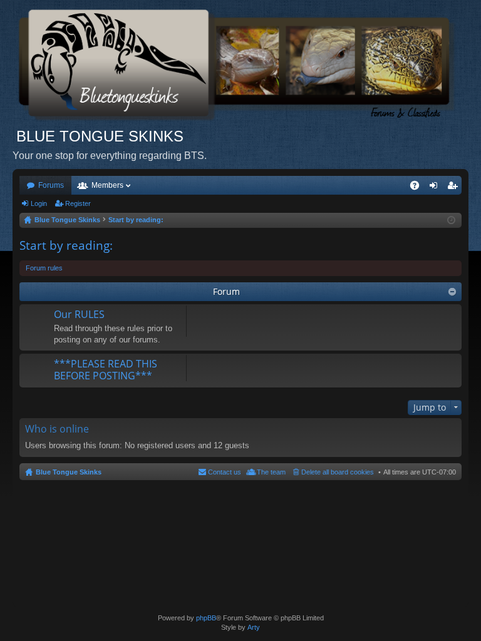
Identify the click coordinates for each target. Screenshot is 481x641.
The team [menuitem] (271, 472)
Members (107, 185)
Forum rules (44, 268)
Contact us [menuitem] (224, 472)
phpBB (206, 618)
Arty (253, 627)
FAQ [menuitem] (418, 188)
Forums (51, 185)
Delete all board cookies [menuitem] (337, 472)
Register (78, 203)
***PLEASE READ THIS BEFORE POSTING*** (105, 370)
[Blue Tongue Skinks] (240, 63)
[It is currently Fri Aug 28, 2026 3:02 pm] (451, 220)
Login (39, 203)
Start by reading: (66, 245)
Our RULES (79, 315)
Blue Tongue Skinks (68, 472)
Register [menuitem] (455, 188)
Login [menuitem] (436, 188)
